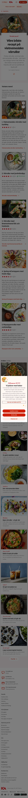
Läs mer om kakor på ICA (14, 402)
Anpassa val (14, 419)
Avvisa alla (14, 415)
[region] (14, 399)
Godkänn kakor (14, 411)
